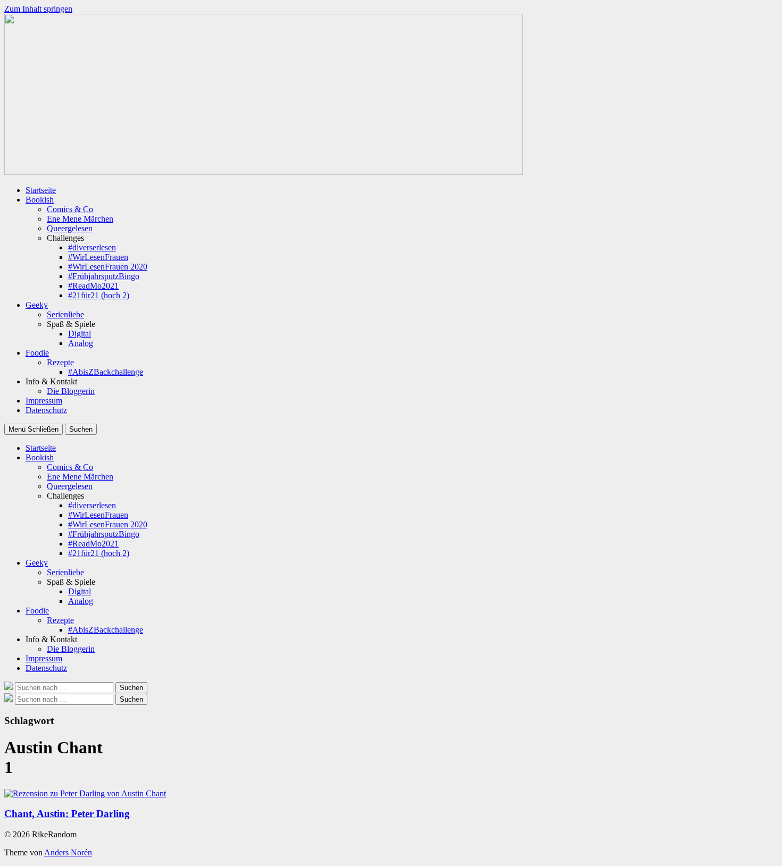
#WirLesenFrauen (98, 257)
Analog (80, 343)
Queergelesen (70, 228)
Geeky (37, 304)
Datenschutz (46, 410)
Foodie (37, 352)
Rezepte (60, 362)
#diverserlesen (92, 247)
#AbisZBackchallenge (105, 371)
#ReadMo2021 (93, 285)
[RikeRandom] (263, 171)
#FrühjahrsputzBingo (103, 276)
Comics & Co (70, 209)
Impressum (44, 400)
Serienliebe (65, 314)
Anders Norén (68, 852)
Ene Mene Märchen (80, 218)
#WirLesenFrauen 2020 (107, 266)
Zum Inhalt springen (38, 8)
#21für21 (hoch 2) (98, 295)
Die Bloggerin (71, 391)
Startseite (41, 190)
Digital (79, 333)
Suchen (81, 429)
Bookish (40, 199)
